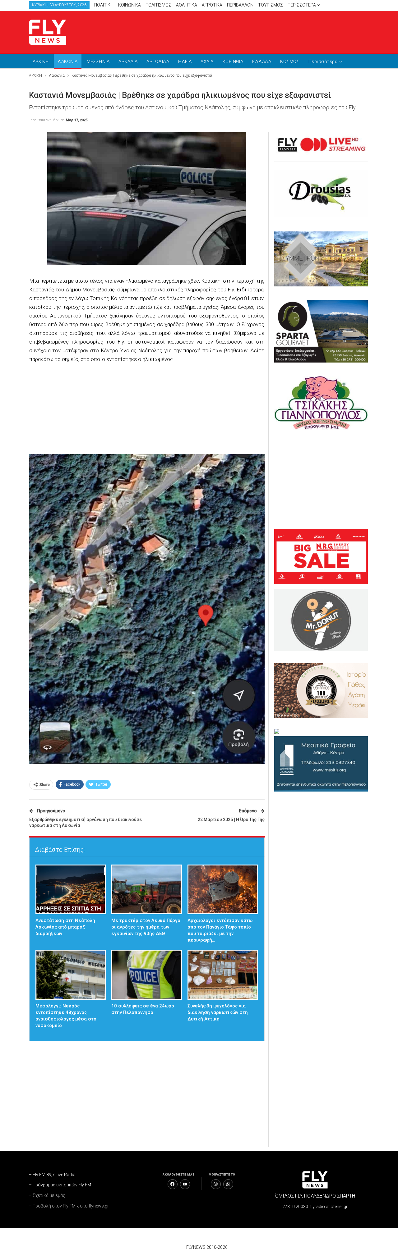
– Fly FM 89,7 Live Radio (52, 1174)
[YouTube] (185, 1184)
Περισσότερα (302, 4)
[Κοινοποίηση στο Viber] (216, 1184)
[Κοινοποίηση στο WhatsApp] (228, 1184)
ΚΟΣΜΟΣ (289, 61)
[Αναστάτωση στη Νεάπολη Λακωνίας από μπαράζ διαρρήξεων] (70, 889)
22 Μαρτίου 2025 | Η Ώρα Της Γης (231, 819)
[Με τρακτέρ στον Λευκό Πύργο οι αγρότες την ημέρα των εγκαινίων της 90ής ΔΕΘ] (146, 889)
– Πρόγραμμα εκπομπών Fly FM (60, 1184)
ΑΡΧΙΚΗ (41, 61)
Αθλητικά (186, 4)
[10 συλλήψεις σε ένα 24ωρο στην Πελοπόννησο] (146, 975)
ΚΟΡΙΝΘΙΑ (233, 61)
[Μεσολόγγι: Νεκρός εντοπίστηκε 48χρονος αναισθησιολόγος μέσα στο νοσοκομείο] (70, 975)
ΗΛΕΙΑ (185, 61)
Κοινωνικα (129, 4)
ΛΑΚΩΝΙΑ (67, 61)
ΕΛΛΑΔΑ (261, 61)
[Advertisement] (258, 31)
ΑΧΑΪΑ (207, 61)
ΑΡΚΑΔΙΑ (127, 61)
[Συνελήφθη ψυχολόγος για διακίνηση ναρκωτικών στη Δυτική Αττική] (222, 975)
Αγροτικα (212, 4)
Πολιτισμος (158, 4)
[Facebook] (173, 1184)
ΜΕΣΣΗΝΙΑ (98, 61)
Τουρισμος (270, 4)
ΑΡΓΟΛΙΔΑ (157, 61)
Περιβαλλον (240, 4)
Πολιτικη (103, 4)
